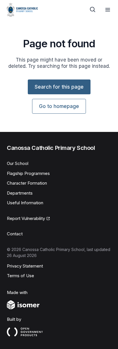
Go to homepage (59, 106)
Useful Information (25, 202)
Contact (15, 233)
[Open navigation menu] (108, 10)
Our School (17, 163)
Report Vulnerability (26, 218)
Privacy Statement (25, 266)
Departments (20, 193)
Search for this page (59, 87)
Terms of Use (20, 275)
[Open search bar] (93, 10)
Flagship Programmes (28, 173)
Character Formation (27, 183)
